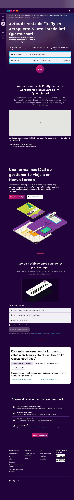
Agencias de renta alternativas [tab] (22, 363)
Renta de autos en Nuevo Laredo (58, 15)
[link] (17, 197)
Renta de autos (12, 15)
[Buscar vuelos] (3, 16)
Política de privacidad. (54, 333)
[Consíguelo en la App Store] (60, 460)
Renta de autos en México (25, 15)
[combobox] (18, 48)
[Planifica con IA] (3, 28)
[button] (3, 11)
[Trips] (3, 33)
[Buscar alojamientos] (3, 20)
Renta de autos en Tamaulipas (41, 15)
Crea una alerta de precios (40, 427)
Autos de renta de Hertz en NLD (50, 379)
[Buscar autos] (3, 24)
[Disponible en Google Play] (60, 455)
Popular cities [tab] (39, 363)
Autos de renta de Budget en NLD (21, 379)
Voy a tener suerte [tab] (18, 368)
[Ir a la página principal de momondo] (12, 11)
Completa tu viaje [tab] (52, 363)
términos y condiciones (38, 333)
